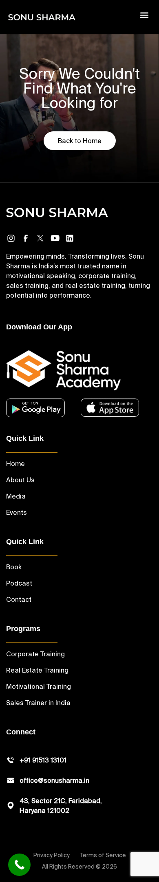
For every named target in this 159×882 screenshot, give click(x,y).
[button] (144, 15)
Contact (18, 599)
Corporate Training (35, 654)
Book (14, 567)
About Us (20, 479)
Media (16, 496)
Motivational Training (38, 686)
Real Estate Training (37, 670)
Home (15, 463)
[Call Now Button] (19, 865)
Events (16, 512)
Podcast (19, 583)
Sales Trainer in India (38, 702)
